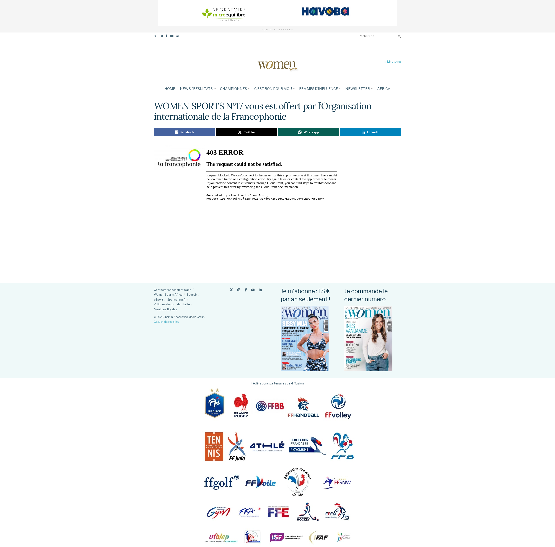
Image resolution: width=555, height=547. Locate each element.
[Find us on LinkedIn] (177, 36)
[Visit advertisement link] (277, 13)
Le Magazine (391, 61)
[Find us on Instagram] (161, 36)
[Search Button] (398, 36)
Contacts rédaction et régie (172, 289)
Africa (383, 89)
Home (170, 89)
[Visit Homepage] (277, 61)
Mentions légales (165, 309)
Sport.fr (192, 294)
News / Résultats (196, 89)
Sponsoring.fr (176, 299)
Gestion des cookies (166, 321)
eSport (158, 299)
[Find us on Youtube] (171, 36)
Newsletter (357, 89)
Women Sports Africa (168, 294)
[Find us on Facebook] (166, 36)
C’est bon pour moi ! (273, 89)
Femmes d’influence (318, 89)
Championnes (233, 89)
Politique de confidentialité (172, 304)
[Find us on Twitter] (155, 36)
